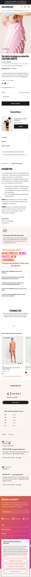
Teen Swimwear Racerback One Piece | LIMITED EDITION (11, 368)
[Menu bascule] (28, 7)
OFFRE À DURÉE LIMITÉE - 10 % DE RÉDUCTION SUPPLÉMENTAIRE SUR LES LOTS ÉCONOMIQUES (15, 2)
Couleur (4, 80)
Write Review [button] (15, 402)
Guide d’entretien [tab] (17, 163)
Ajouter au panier (15, 103)
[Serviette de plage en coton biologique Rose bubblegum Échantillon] (2, 83)
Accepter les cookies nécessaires (15, 566)
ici (14, 213)
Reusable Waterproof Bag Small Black (20, 119)
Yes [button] (17, 457)
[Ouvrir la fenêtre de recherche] (22, 7)
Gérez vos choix (15, 571)
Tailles (3, 92)
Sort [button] (4, 434)
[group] (15, 393)
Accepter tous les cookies (15, 560)
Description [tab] (5, 163)
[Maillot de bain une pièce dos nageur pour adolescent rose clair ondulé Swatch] (2, 374)
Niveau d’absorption (6, 87)
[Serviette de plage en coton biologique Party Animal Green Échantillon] (5, 83)
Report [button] (19, 457)
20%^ (4, 506)
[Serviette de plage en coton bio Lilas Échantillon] (8, 83)
